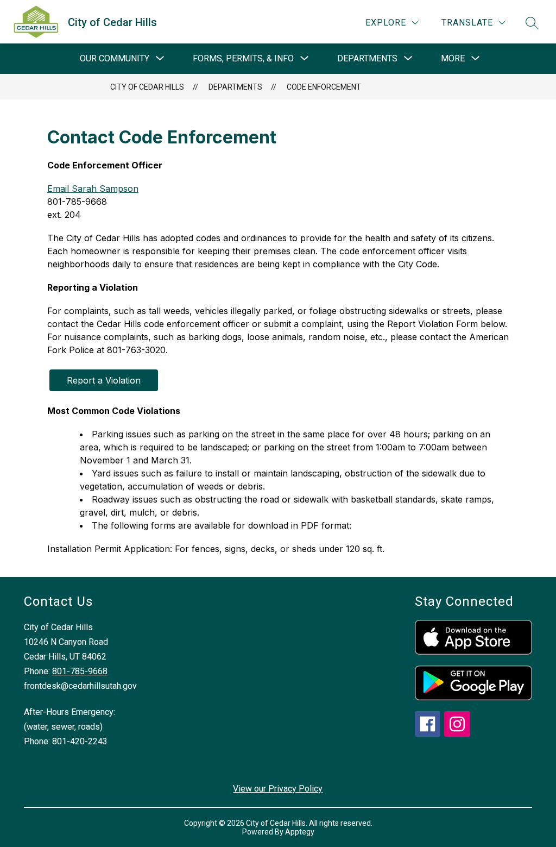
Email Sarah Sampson (92, 188)
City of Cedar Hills (147, 87)
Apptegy (299, 831)
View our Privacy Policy (278, 788)
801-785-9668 (80, 671)
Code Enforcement (324, 87)
